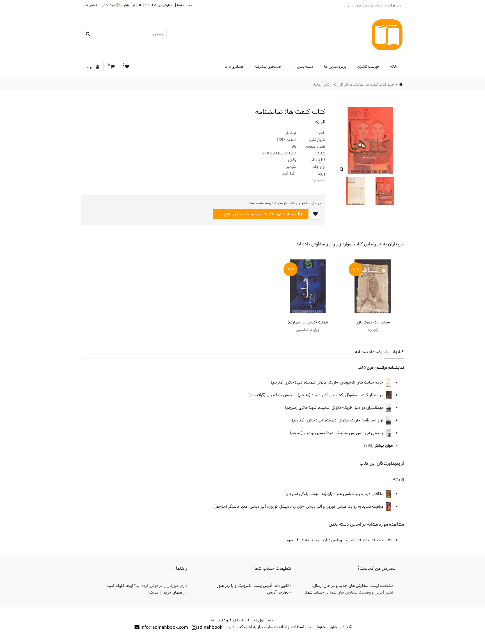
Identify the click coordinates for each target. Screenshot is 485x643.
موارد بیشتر (384, 445)
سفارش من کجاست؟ (159, 5)
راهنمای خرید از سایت (167, 592)
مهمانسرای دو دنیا (369, 407)
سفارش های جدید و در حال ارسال (340, 585)
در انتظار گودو (372, 395)
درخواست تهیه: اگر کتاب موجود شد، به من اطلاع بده (258, 214)
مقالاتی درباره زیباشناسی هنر (360, 494)
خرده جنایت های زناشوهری (362, 382)
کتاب (389, 540)
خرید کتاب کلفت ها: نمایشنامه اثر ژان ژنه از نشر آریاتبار (354, 84)
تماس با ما (90, 5)
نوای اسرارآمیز (373, 420)
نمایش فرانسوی (297, 540)
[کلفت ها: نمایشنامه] (341, 169)
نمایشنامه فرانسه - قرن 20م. (381, 367)
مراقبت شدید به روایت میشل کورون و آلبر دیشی (345, 506)
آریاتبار (290, 133)
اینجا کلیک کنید (120, 585)
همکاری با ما (234, 66)
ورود (89, 67)
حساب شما (184, 5)
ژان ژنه (320, 121)
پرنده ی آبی (374, 433)
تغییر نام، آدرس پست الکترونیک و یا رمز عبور (253, 585)
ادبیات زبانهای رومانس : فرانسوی (341, 540)
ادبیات (376, 540)
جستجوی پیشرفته (268, 66)
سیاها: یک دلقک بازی (373, 322)
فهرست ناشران (368, 66)
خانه (393, 66)
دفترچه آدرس (278, 592)
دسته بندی (305, 66)
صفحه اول (266, 620)
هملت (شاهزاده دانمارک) (308, 322)
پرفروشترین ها (335, 66)
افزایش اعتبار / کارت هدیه (121, 5)
